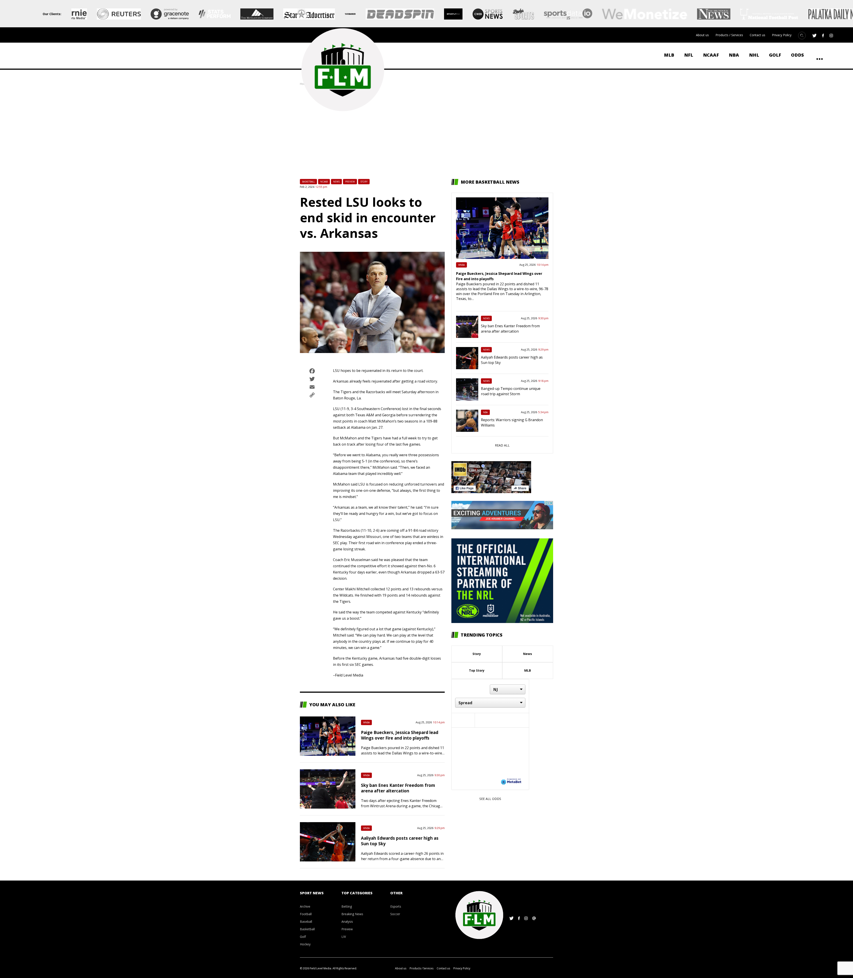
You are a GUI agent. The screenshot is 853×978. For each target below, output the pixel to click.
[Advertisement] (426, 132)
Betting (346, 906)
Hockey (305, 944)
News (336, 181)
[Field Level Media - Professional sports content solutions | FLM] (342, 69)
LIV (343, 936)
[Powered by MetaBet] (511, 781)
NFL (688, 55)
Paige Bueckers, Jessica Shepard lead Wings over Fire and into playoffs (399, 735)
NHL (754, 55)
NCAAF (711, 55)
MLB (669, 55)
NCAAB (324, 181)
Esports (395, 906)
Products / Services (729, 35)
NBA (734, 55)
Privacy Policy (781, 35)
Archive (305, 906)
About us (702, 35)
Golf (775, 55)
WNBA (366, 722)
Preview (350, 181)
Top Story (476, 670)
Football (306, 914)
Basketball (308, 181)
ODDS (797, 55)
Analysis (347, 921)
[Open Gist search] (802, 35)
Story (363, 181)
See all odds (490, 799)
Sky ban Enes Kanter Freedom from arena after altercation (398, 788)
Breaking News (352, 914)
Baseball (306, 921)
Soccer (395, 914)
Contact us (757, 35)
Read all (502, 445)
